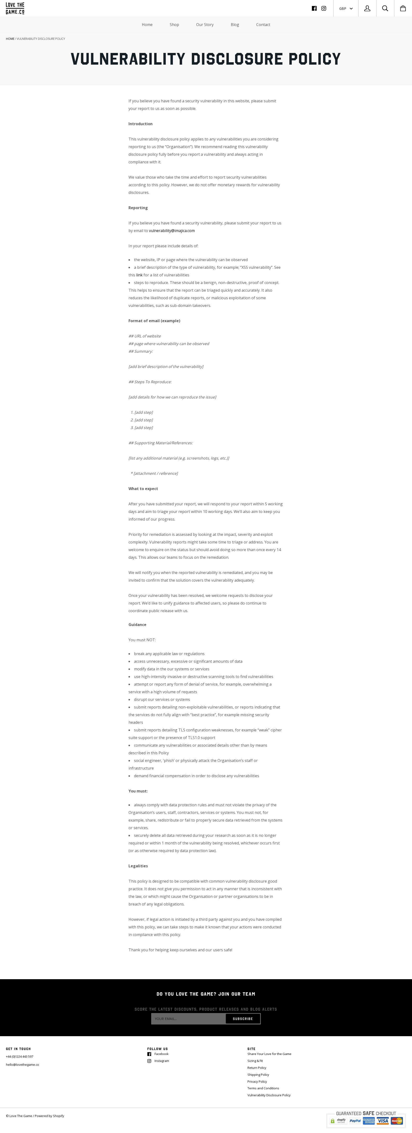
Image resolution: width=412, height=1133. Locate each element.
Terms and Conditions (263, 1088)
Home (147, 24)
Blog (235, 24)
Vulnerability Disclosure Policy (269, 1095)
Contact (263, 24)
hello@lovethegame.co (22, 1064)
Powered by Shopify (49, 1116)
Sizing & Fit (255, 1061)
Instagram (161, 1061)
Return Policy (256, 1068)
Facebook (161, 1054)
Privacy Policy (257, 1081)
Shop (174, 24)
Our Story (205, 24)
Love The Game (21, 1116)
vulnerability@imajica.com (172, 230)
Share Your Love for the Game (269, 1054)
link (140, 275)
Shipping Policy (258, 1074)
